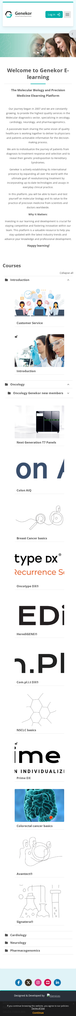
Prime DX (24, 778)
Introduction (19, 280)
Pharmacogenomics (25, 950)
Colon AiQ (24, 490)
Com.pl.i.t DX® (28, 682)
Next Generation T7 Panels (36, 442)
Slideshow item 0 (34, 53)
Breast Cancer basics (32, 538)
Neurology (18, 943)
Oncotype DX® (28, 586)
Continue (38, 1012)
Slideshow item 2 (42, 53)
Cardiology (18, 935)
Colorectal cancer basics (34, 826)
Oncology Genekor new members (38, 393)
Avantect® (25, 874)
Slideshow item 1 (38, 53)
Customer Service (30, 323)
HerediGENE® (27, 634)
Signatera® (25, 922)
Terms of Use (38, 1008)
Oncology (17, 384)
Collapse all (66, 273)
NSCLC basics (26, 730)
